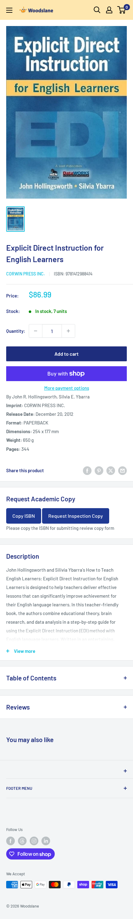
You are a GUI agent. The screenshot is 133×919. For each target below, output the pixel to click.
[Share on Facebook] (87, 470)
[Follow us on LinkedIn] (45, 841)
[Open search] (97, 10)
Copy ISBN (23, 516)
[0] (122, 10)
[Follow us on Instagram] (34, 841)
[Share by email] (122, 470)
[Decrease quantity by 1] (35, 330)
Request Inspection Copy (75, 516)
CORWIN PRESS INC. (25, 273)
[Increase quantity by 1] (68, 330)
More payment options (66, 388)
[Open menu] (9, 10)
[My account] (109, 10)
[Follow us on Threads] (22, 841)
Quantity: (15, 331)
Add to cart (66, 354)
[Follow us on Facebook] (10, 841)
